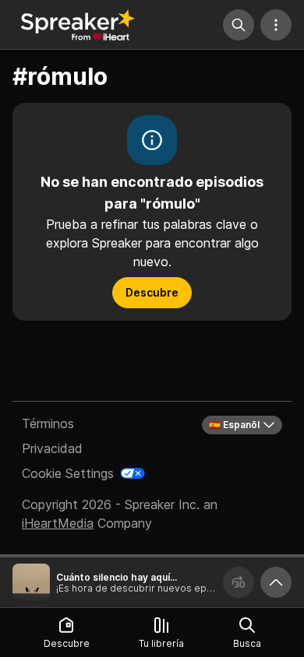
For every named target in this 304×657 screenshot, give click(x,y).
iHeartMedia (58, 523)
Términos (48, 423)
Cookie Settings (68, 473)
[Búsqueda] (238, 24)
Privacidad (52, 448)
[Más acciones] (276, 24)
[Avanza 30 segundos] (238, 582)
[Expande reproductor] (276, 582)
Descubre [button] (152, 292)
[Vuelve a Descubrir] (77, 24)
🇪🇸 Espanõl (234, 424)
